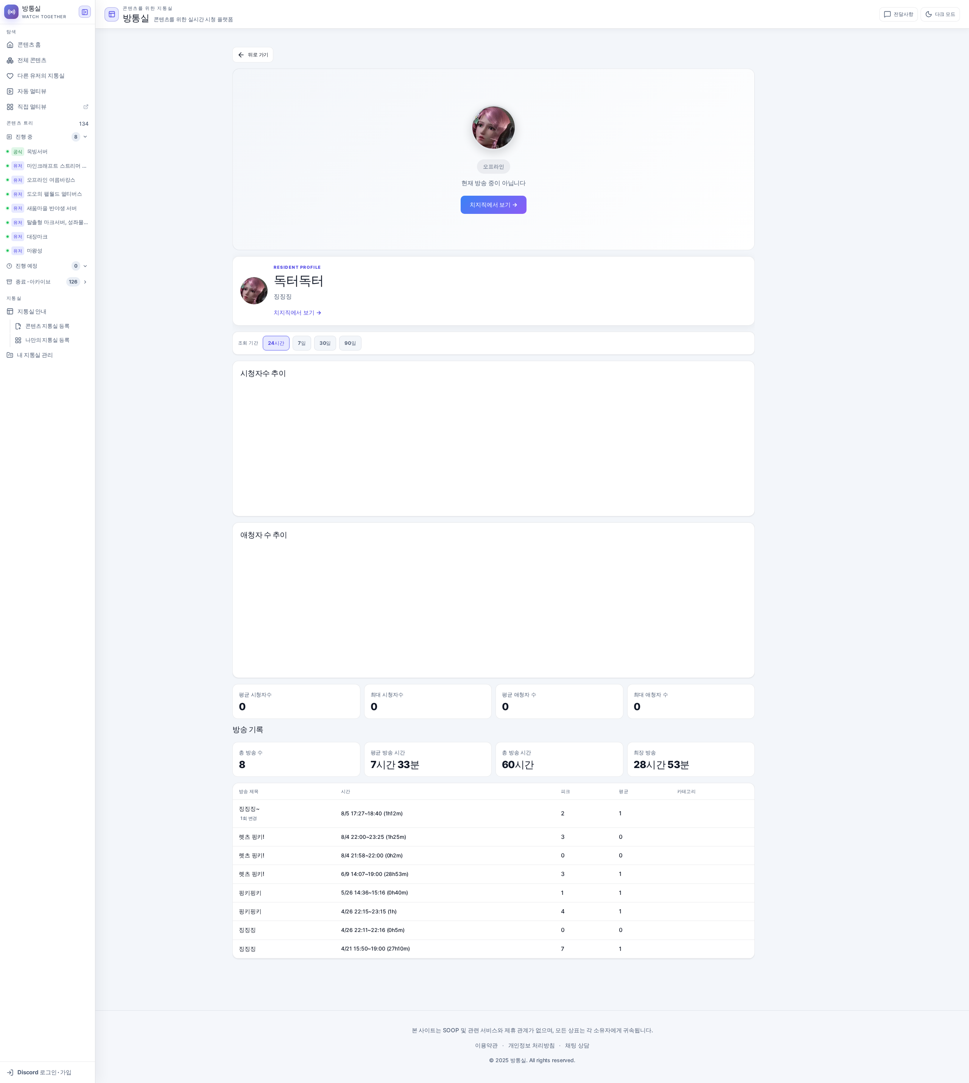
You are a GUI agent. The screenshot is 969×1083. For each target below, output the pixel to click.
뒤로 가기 (258, 54)
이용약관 (486, 1045)
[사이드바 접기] (85, 12)
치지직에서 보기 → (493, 204)
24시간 (276, 343)
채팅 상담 (577, 1045)
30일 (325, 343)
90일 (350, 343)
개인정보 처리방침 (531, 1045)
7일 (302, 343)
